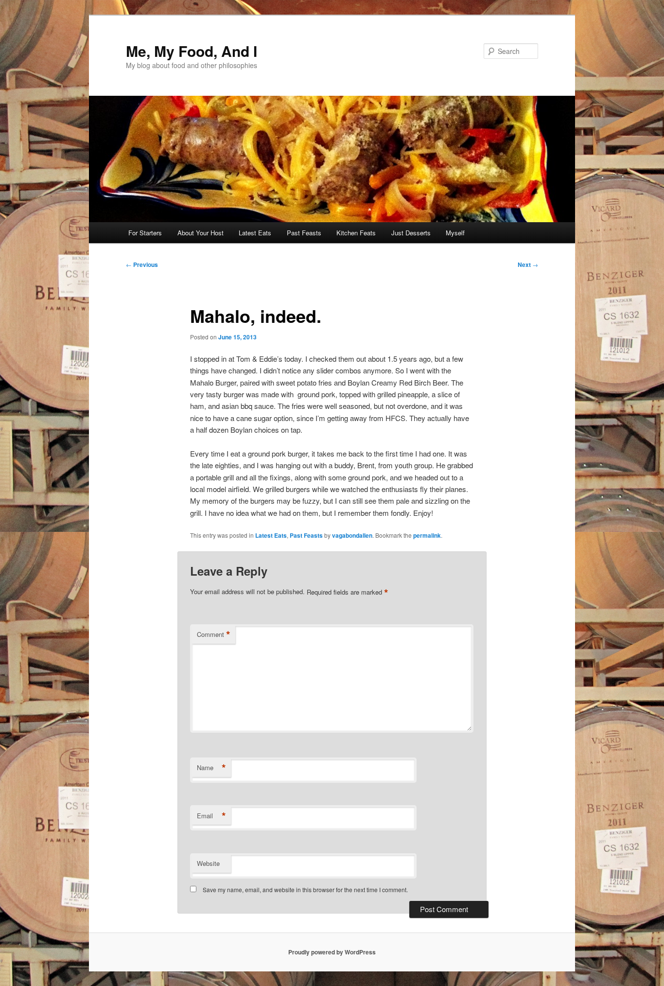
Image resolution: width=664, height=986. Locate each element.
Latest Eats (255, 232)
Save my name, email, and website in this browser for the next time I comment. (305, 889)
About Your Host (200, 232)
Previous (142, 264)
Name (211, 767)
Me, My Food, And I (191, 50)
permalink (427, 535)
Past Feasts (304, 232)
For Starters (145, 232)
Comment (213, 634)
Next (528, 264)
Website (208, 863)
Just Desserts (411, 232)
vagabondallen (352, 535)
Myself (455, 232)
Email (211, 816)
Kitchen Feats (356, 232)
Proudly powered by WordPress (332, 952)
